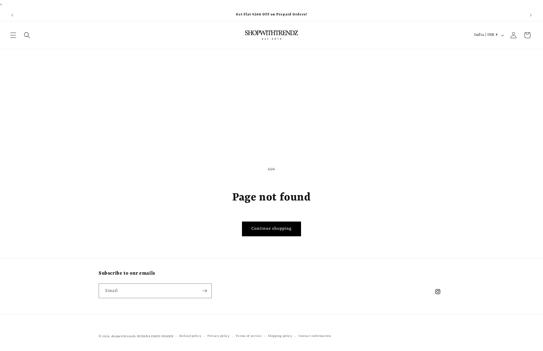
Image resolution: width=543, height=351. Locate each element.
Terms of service (249, 336)
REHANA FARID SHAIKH (155, 336)
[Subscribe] (204, 290)
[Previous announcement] (12, 15)
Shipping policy (280, 336)
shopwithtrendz (123, 336)
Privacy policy (218, 336)
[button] (13, 35)
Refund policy (190, 336)
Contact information (315, 336)
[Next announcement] (531, 15)
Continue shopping (271, 228)
